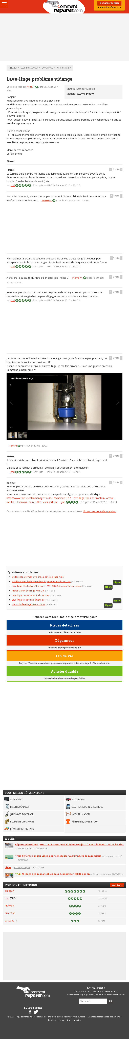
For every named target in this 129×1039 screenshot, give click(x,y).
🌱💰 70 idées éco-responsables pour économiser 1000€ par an (52, 874)
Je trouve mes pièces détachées (64, 632)
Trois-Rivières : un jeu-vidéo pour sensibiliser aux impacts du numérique (58, 855)
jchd (12, 185)
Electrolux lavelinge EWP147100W (28, 604)
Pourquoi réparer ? (113, 856)
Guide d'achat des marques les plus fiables (64, 678)
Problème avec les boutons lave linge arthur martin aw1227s (41, 581)
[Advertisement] (64, 37)
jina (63, 502)
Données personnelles (98, 1017)
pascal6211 (11, 920)
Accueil (64, 6)
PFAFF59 (9, 905)
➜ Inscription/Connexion (109, 7)
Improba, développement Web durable (66, 1017)
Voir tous (117, 885)
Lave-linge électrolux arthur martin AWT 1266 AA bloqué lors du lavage (47, 586)
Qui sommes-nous (26, 1017)
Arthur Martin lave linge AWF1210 (28, 591)
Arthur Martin (86, 88)
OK (110, 1001)
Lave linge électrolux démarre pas (28, 600)
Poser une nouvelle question (99, 511)
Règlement (115, 1017)
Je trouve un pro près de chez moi (64, 648)
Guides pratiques (26, 848)
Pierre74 (31, 87)
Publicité (52, 1020)
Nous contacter (74, 1020)
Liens (8, 867)
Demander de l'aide (109, 3)
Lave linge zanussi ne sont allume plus (30, 595)
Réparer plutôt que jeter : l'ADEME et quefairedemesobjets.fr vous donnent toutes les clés (69, 844)
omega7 (9, 890)
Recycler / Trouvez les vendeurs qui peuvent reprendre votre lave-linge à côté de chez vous (64, 663)
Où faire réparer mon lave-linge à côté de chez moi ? (38, 577)
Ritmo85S (10, 913)
